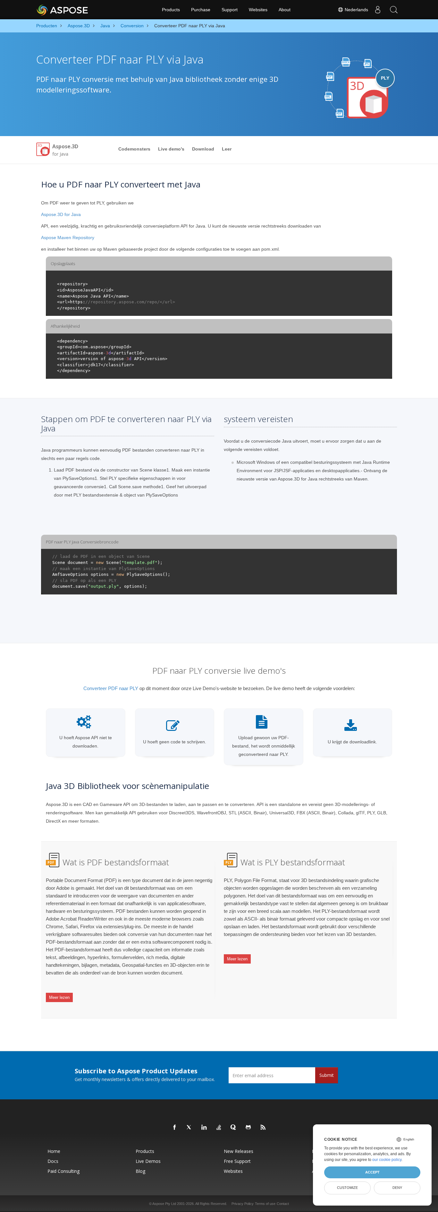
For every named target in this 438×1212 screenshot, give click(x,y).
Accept (372, 1172)
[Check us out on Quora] (234, 1127)
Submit (326, 1075)
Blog (140, 1171)
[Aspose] (62, 10)
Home (53, 1151)
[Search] (394, 9)
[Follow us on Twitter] (189, 1127)
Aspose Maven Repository (67, 237)
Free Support (237, 1161)
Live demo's (171, 149)
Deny (397, 1188)
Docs (52, 1161)
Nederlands (355, 9)
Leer (227, 149)
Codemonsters (134, 149)
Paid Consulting (63, 1171)
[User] (378, 9)
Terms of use (265, 1204)
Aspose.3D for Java (61, 214)
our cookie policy (386, 1159)
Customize (347, 1188)
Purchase (200, 9)
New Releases (238, 1151)
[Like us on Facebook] (175, 1127)
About (285, 9)
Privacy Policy (243, 1204)
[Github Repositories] (248, 1127)
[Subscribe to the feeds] (263, 1127)
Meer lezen (59, 997)
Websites (258, 9)
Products (171, 9)
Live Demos (148, 1161)
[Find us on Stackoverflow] (219, 1127)
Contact (283, 1204)
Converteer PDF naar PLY (110, 688)
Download (203, 149)
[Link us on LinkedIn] (204, 1127)
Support (230, 9)
